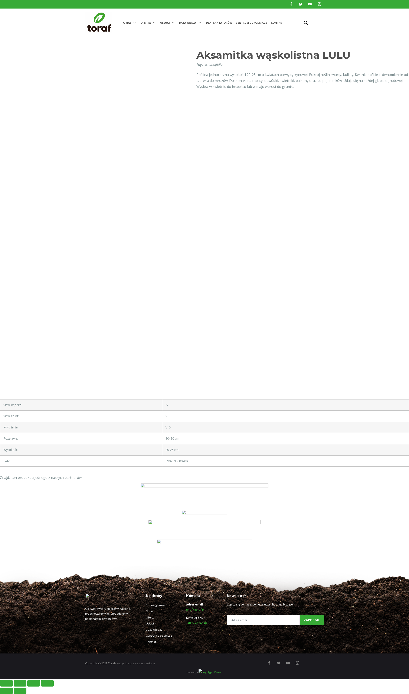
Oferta (146, 22)
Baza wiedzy (188, 22)
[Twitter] (300, 4)
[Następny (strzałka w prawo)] (20, 691)
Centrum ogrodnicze (251, 22)
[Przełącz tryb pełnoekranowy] (33, 683)
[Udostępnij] (20, 683)
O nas (127, 22)
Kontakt (277, 22)
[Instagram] (319, 4)
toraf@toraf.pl (195, 609)
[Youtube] (310, 4)
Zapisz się (312, 620)
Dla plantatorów (219, 22)
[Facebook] (291, 4)
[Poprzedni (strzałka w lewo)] (6, 691)
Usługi (165, 22)
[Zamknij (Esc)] (6, 683)
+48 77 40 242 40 (196, 623)
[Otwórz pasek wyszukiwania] (306, 23)
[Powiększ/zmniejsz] (47, 683)
